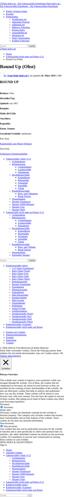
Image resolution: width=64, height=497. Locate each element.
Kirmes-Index (18, 30)
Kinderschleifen (19, 297)
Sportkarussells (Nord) (22, 313)
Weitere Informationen (10, 356)
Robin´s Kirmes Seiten (16, 11)
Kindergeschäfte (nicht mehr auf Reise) (24, 327)
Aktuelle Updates (14, 452)
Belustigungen (18, 164)
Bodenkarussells (19, 281)
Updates (10, 343)
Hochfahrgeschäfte (21, 175)
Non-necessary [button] (7, 423)
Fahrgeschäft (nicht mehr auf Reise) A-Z (25, 212)
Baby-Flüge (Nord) (21, 271)
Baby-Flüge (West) (21, 279)
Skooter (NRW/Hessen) (23, 204)
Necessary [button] (5, 404)
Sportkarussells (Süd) (22, 319)
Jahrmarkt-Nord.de (21, 22)
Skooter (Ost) (18, 207)
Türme (21, 188)
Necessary (8, 407)
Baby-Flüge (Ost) (20, 273)
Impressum (11, 340)
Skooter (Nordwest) (21, 201)
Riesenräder (23, 180)
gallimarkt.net (18, 24)
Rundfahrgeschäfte (21, 191)
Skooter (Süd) (18, 209)
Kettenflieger (24, 177)
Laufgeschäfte (24, 169)
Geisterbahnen (24, 167)
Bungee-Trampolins (21, 284)
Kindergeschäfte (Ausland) (18, 324)
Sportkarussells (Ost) (21, 316)
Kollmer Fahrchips (20, 40)
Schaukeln (23, 183)
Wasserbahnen (18, 199)
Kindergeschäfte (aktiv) (17, 265)
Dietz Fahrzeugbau (21, 38)
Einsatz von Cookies (15, 332)
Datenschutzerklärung (16, 335)
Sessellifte (22, 185)
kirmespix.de (18, 35)
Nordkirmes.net (19, 19)
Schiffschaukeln (19, 311)
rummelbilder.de (19, 32)
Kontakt (10, 14)
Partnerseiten (12, 16)
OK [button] (61, 353)
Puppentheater (18, 303)
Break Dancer (24, 196)
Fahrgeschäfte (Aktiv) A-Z (18, 159)
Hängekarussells (19, 289)
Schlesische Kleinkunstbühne (14, 154)
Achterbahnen (18, 161)
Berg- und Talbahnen (28, 193)
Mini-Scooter (18, 300)
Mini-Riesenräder (20, 295)
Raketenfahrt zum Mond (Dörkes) (16, 144)
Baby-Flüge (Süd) (20, 276)
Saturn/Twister (19, 308)
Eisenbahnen (18, 287)
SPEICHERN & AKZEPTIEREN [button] (16, 442)
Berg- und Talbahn (27, 247)
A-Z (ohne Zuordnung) (23, 268)
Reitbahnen (17, 305)
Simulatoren (23, 172)
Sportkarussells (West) (22, 321)
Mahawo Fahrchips (21, 27)
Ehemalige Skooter (21, 255)
